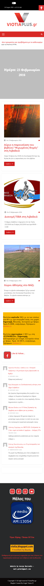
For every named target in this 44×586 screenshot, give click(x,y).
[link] (41, 8)
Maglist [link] (13, 583)
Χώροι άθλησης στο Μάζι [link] (19, 285)
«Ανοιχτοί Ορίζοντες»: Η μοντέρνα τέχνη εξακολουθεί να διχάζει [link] (23, 371)
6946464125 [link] (7, 326)
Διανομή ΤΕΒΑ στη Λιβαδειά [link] (21, 216)
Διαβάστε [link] (8, 164)
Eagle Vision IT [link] (28, 583)
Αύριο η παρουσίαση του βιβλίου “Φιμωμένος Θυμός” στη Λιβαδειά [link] (21, 147)
